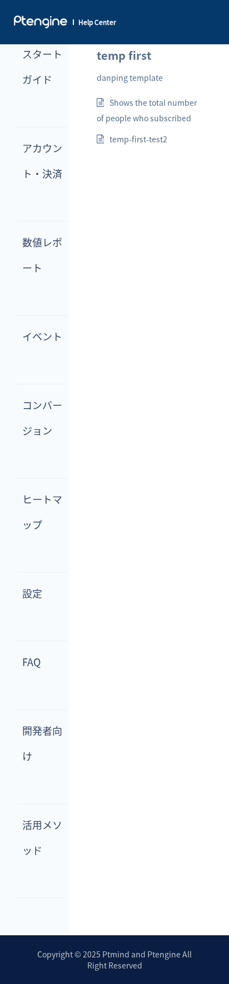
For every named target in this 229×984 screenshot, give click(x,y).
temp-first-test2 (138, 139)
